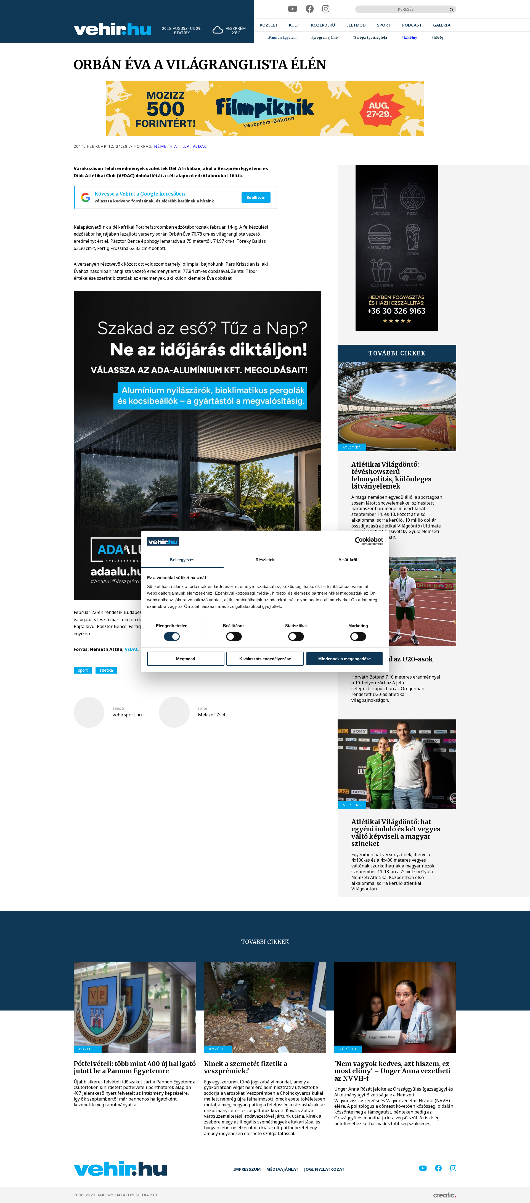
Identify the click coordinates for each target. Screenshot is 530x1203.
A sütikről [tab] (347, 559)
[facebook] (310, 9)
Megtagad (185, 658)
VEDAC (132, 649)
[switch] (234, 636)
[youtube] (292, 9)
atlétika (106, 670)
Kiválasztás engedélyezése (265, 658)
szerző (118, 709)
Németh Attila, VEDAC (180, 146)
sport (83, 670)
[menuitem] (269, 25)
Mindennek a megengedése (344, 658)
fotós (203, 709)
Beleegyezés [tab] (182, 559)
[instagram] (325, 9)
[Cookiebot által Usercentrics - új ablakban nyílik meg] (359, 541)
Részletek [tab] (265, 559)
